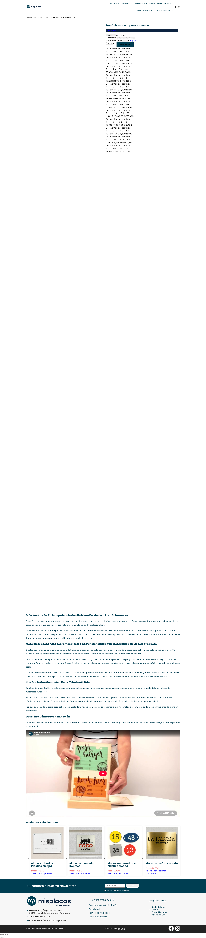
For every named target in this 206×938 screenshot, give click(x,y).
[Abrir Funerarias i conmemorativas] (170, 4)
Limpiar (132, 40)
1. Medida (111, 37)
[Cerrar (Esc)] (7, 934)
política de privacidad (121, 891)
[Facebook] (171, 928)
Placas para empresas (39, 17)
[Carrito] (179, 7)
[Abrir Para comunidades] (151, 10)
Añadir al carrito (125, 44)
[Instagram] (177, 928)
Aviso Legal (94, 909)
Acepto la (118, 891)
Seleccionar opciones (41, 873)
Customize (111, 30)
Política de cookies (98, 916)
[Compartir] (5, 934)
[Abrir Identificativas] (118, 4)
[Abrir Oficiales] (161, 10)
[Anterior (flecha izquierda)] (1, 937)
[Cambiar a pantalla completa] (3, 934)
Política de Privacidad (99, 912)
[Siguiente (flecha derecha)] (3, 937)
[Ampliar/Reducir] (1, 934)
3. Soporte (111, 40)
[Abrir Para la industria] (146, 4)
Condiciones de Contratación (103, 905)
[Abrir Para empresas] (131, 4)
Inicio (28, 17)
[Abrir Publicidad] (172, 10)
